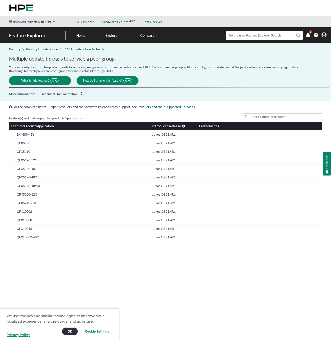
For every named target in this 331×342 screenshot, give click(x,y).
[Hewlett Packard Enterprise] (20, 7)
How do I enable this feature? (105, 80)
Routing (14, 49)
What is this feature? (37, 80)
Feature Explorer (27, 35)
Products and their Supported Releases (166, 107)
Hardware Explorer (115, 22)
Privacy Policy (18, 335)
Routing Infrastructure (42, 49)
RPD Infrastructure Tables (82, 49)
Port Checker (152, 22)
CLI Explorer (85, 22)
